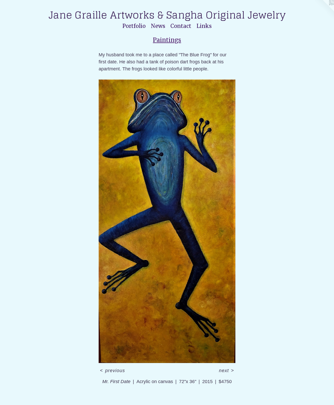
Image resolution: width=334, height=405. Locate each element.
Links (204, 26)
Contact (180, 26)
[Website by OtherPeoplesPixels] (323, 10)
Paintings (167, 40)
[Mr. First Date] (167, 221)
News (158, 26)
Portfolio (134, 26)
